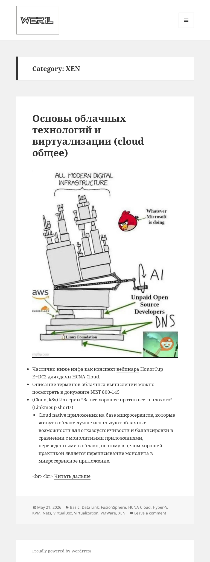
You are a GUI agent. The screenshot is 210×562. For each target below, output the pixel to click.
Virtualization (86, 513)
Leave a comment (150, 513)
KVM (36, 513)
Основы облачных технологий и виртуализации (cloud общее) (88, 135)
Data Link (90, 507)
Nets (47, 513)
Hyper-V (160, 507)
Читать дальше (72, 476)
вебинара (127, 369)
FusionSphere (113, 507)
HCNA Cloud (139, 507)
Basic (75, 507)
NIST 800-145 (105, 392)
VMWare (108, 513)
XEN (122, 513)
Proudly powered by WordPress (61, 551)
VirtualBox (62, 513)
